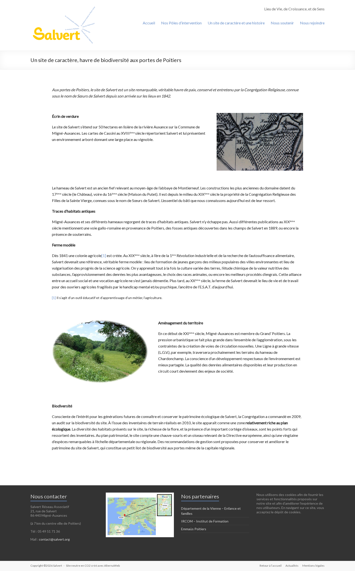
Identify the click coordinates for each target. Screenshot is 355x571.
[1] (103, 255)
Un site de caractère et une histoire (236, 23)
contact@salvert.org (54, 539)
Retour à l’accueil (271, 565)
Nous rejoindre (312, 23)
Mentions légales (313, 565)
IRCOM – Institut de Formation (204, 521)
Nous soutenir (282, 23)
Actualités (291, 565)
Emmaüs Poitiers (193, 529)
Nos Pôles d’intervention (181, 23)
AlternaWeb (112, 565)
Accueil (149, 23)
